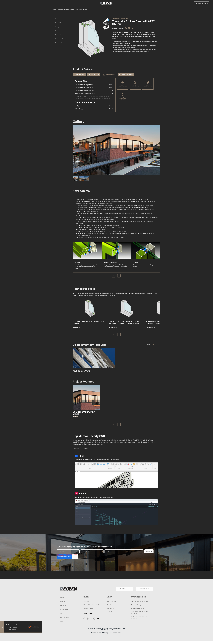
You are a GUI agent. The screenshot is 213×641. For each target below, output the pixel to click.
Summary (57, 19)
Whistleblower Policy (137, 608)
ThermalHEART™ (88, 608)
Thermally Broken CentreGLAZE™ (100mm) (88, 322)
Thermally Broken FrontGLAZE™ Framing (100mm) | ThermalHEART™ (125, 322)
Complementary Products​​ (62, 39)
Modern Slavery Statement (139, 601)
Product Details (59, 23)
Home (54, 9)
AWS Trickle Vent (81, 371)
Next (119, 275)
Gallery (57, 27)
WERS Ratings (110, 74)
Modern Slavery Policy (138, 605)
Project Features (59, 43)
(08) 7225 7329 (12, 627)
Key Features (58, 31)
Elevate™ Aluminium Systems (92, 605)
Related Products (60, 35)
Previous (113, 275)
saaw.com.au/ (12, 629)
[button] (201, 3)
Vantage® (86, 601)
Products (60, 9)
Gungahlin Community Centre (84, 413)
